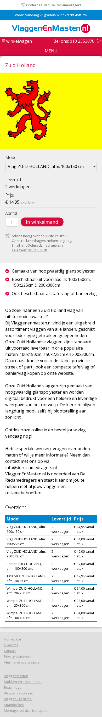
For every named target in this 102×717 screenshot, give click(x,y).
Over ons (11, 645)
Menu (51, 51)
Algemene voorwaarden (23, 662)
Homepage (12, 639)
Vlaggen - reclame (18, 699)
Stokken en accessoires (23, 681)
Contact (10, 650)
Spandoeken (14, 704)
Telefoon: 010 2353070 (29, 250)
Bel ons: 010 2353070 (73, 41)
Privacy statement (17, 656)
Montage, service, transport (25, 710)
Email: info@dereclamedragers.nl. (38, 245)
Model (11, 157)
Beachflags (12, 687)
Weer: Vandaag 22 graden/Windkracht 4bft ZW (51, 15)
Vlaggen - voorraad (18, 693)
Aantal (11, 213)
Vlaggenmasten (16, 675)
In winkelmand (42, 222)
